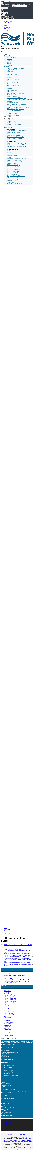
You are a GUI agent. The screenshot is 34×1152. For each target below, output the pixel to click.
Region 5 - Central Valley (14, 172)
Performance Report (6, 1092)
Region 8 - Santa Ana (13, 177)
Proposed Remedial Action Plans (15, 137)
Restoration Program (12, 102)
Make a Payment (8, 1070)
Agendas (9, 60)
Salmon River (7, 1025)
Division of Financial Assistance (15, 161)
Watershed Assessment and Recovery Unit (18, 107)
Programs (7, 66)
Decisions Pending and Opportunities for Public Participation (16, 1102)
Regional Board (8, 55)
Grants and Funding (12, 87)
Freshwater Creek (8, 1005)
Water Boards (8, 157)
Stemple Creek (8, 1029)
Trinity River (7, 1032)
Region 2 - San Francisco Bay (15, 168)
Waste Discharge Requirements (15, 109)
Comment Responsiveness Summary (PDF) (15, 950)
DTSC (23, 1147)
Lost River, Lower (9, 1014)
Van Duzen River (8, 1035)
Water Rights (10, 182)
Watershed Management (13, 115)
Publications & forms (6, 1117)
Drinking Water (11, 180)
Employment (4, 1105)
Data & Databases (5, 1083)
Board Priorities (5, 1111)
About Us (6, 25)
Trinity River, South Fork (10, 1034)
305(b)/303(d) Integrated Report (15, 68)
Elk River (6, 1004)
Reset (2, 15)
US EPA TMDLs (8, 978)
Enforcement (10, 80)
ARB (9, 1147)
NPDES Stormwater (12, 90)
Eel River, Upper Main (10, 997)
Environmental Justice (13, 82)
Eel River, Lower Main (10, 1001)
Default (3, 11)
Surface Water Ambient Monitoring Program (18, 104)
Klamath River (8, 1010)
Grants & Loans (5, 1109)
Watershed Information (13, 113)
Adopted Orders (11, 121)
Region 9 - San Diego (13, 179)
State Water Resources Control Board (17, 158)
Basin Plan (10, 71)
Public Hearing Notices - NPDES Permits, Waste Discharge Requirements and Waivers (20, 145)
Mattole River (7, 1017)
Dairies (9, 77)
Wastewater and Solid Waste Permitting (17, 110)
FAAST (3, 1086)
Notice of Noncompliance (14, 124)
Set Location (4, 8)
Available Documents (13, 154)
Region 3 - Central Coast (13, 169)
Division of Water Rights (13, 165)
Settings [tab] (6, 30)
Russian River (7, 1023)
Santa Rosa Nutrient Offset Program (16, 98)
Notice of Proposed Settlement (15, 138)
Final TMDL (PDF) (9, 949)
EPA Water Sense (5, 1050)
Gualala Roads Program (13, 85)
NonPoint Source (11, 88)
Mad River (7, 1016)
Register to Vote (5, 1056)
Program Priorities (12, 96)
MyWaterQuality (21, 1091)
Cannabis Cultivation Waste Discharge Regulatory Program (17, 73)
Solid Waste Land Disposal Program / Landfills (19, 99)
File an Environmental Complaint (9, 1052)
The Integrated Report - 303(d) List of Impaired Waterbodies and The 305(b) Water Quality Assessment (18, 980)
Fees (5, 1069)
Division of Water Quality (14, 163)
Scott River (7, 1026)
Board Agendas (8, 1067)
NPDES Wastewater (12, 91)
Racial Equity (10, 101)
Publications (10, 151)
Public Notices (8, 127)
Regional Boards (26, 1140)
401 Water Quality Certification (15, 112)
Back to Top (7, 1119)
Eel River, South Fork (9, 1002)
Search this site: (5, 46)
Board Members (11, 57)
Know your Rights (9, 1072)
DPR (19, 1147)
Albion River (7, 991)
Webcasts (9, 65)
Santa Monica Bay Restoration (15, 183)
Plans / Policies (4, 1114)
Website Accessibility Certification (17, 1134)
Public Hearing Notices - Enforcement (17, 143)
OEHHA (28, 1147)
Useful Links (4, 1095)
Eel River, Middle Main (10, 998)
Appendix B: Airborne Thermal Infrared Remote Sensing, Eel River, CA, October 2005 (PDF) (16, 958)
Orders (9, 63)
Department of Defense (13, 79)
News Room (7, 116)
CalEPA (5, 1147)
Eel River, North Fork (9, 995)
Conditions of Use (8, 1121)
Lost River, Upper (8, 1013)
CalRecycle (14, 1147)
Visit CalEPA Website (10, 1066)
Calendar (9, 59)
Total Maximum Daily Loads (14, 105)
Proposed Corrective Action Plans (16, 133)
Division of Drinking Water (14, 160)
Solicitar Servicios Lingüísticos (9, 1091)
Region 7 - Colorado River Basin (16, 176)
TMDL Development (9, 976)
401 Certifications (12, 126)
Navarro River (7, 1019)
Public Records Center (6, 1115)
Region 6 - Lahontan (12, 174)
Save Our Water (5, 1053)
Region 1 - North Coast (13, 166)
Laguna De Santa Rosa (10, 1011)
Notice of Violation (12, 123)
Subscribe (6, 28)
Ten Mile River (8, 1031)
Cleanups (9, 76)
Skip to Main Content (6, 1)
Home (5, 54)
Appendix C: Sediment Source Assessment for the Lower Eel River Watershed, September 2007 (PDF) (17, 963)
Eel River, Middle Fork (10, 1000)
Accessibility (7, 1124)
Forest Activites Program (13, 84)
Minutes (9, 62)
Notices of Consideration (13, 132)
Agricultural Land (12, 70)
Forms (9, 152)
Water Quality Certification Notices (16, 130)
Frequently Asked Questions (8, 1108)
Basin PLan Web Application (11, 982)
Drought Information (6, 1085)
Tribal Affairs (4, 1094)
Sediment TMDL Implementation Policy (14, 975)
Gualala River (7, 1008)
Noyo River (7, 1020)
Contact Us (7, 27)
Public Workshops (12, 155)
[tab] (2, 3)
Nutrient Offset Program (13, 135)
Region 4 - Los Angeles (13, 171)
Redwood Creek (8, 1022)
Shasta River (7, 1028)
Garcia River (7, 1007)
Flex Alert (3, 1055)
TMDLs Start (7, 974)
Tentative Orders (11, 119)
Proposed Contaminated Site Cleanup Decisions (19, 140)
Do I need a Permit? (6, 1103)
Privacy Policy (8, 1122)
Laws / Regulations (6, 1112)
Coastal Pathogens (9, 994)
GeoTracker (4, 1088)
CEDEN (3, 1082)
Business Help (8, 1073)
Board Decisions (8, 118)
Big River (6, 992)
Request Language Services (8, 1089)
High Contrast (4, 13)
